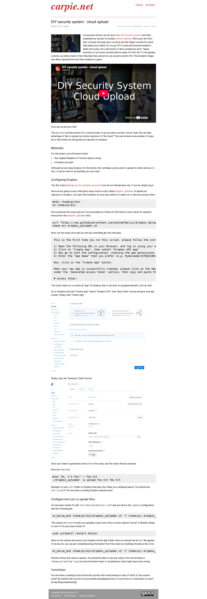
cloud (153, 26)
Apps (71, 487)
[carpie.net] (72, 10)
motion (128, 26)
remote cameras (123, 38)
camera (146, 26)
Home (139, 5)
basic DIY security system (128, 35)
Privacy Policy (70, 596)
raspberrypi (137, 26)
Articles (150, 5)
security (120, 26)
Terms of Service (87, 596)
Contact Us (56, 596)
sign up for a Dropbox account (85, 185)
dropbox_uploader (124, 191)
